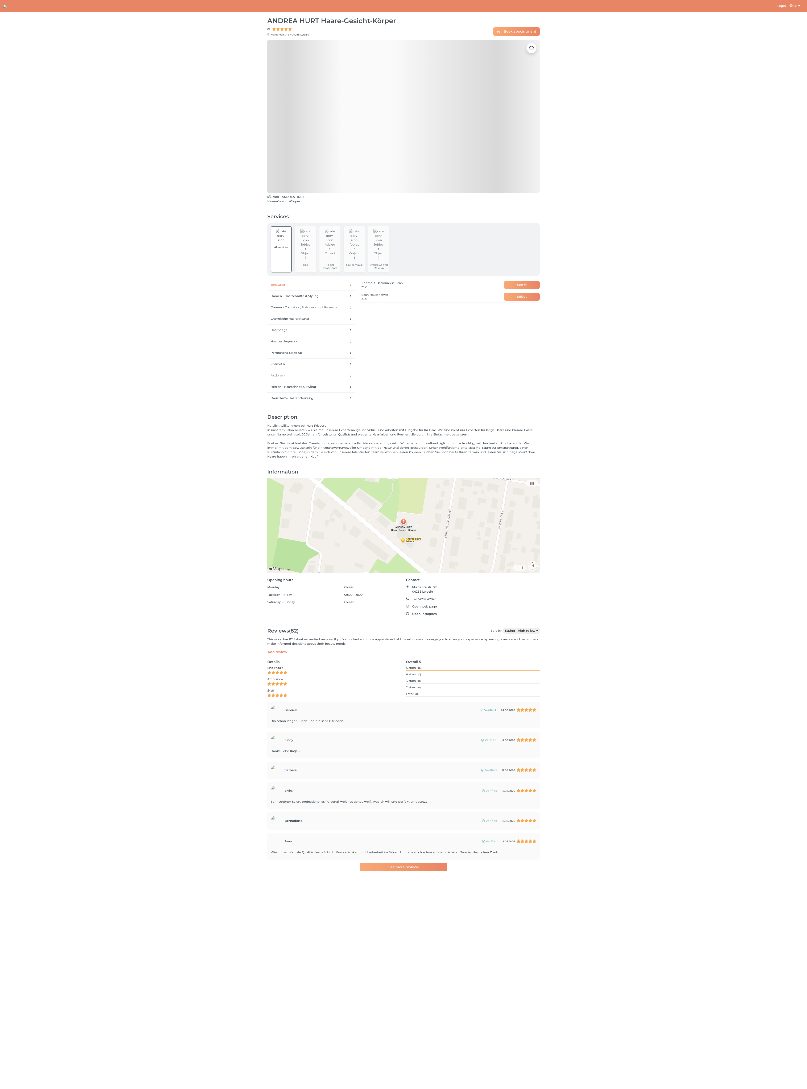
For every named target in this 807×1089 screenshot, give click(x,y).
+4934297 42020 (424, 623)
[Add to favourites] (531, 48)
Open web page (424, 630)
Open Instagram (424, 638)
